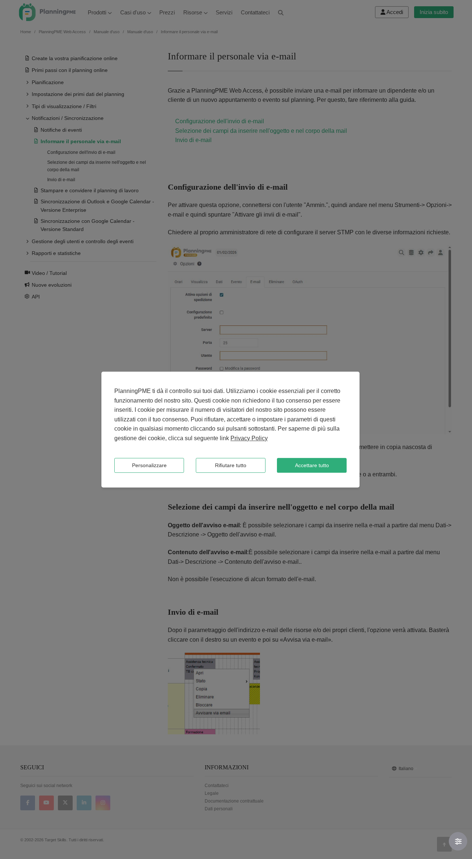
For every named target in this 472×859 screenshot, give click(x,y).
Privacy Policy (249, 438)
